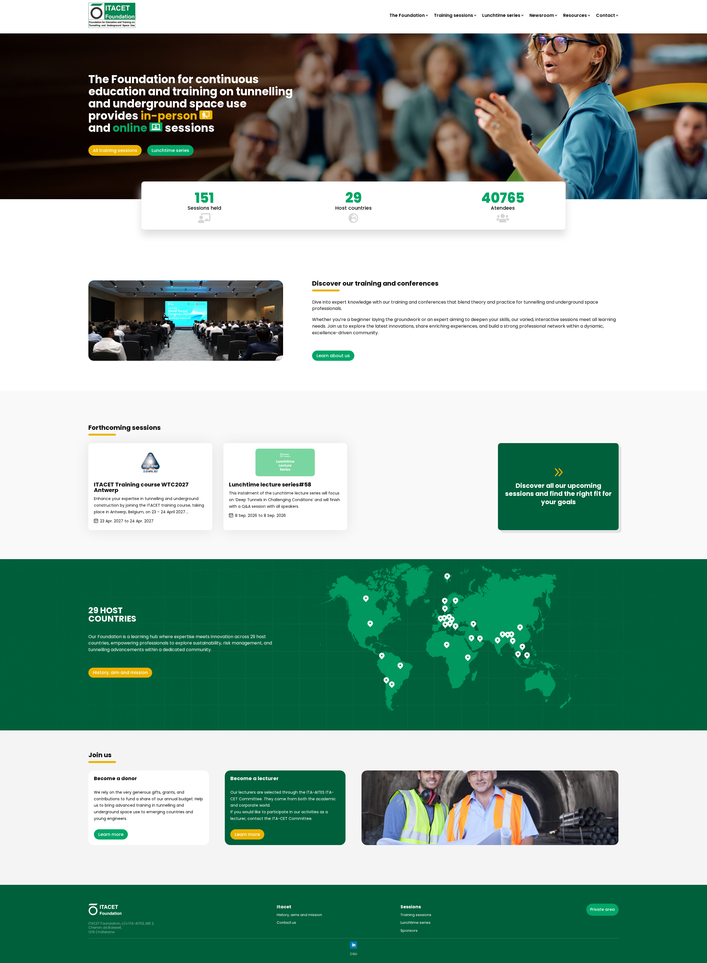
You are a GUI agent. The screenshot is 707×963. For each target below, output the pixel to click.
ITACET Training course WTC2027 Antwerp (141, 487)
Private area (602, 909)
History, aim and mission (120, 672)
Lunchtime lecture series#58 (270, 484)
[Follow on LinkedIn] (353, 945)
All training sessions (115, 150)
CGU (353, 954)
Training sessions (453, 15)
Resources (575, 15)
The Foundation (407, 15)
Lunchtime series (501, 15)
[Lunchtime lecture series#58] (285, 462)
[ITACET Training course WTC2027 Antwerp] (150, 462)
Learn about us (333, 355)
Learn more (110, 834)
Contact (605, 15)
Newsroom (541, 15)
